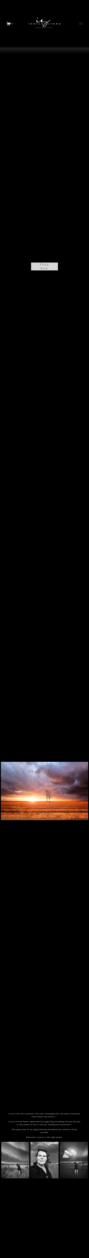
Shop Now (44, 266)
